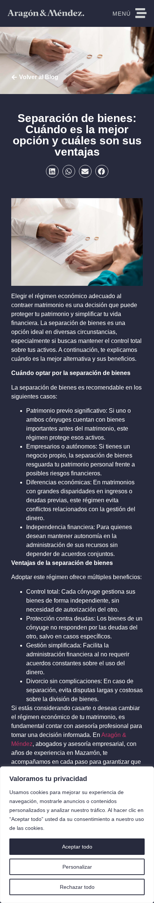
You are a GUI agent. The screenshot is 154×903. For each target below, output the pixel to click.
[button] (52, 171)
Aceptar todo (77, 847)
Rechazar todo (77, 887)
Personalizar (77, 867)
